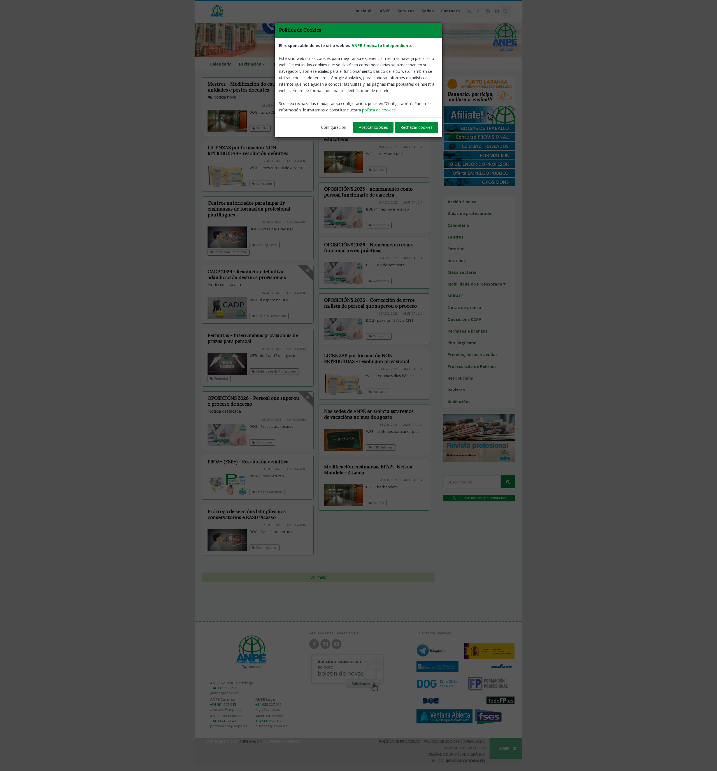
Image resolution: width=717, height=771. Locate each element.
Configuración (333, 127)
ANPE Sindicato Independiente (382, 45)
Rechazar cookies (416, 127)
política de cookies (379, 110)
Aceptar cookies (373, 127)
